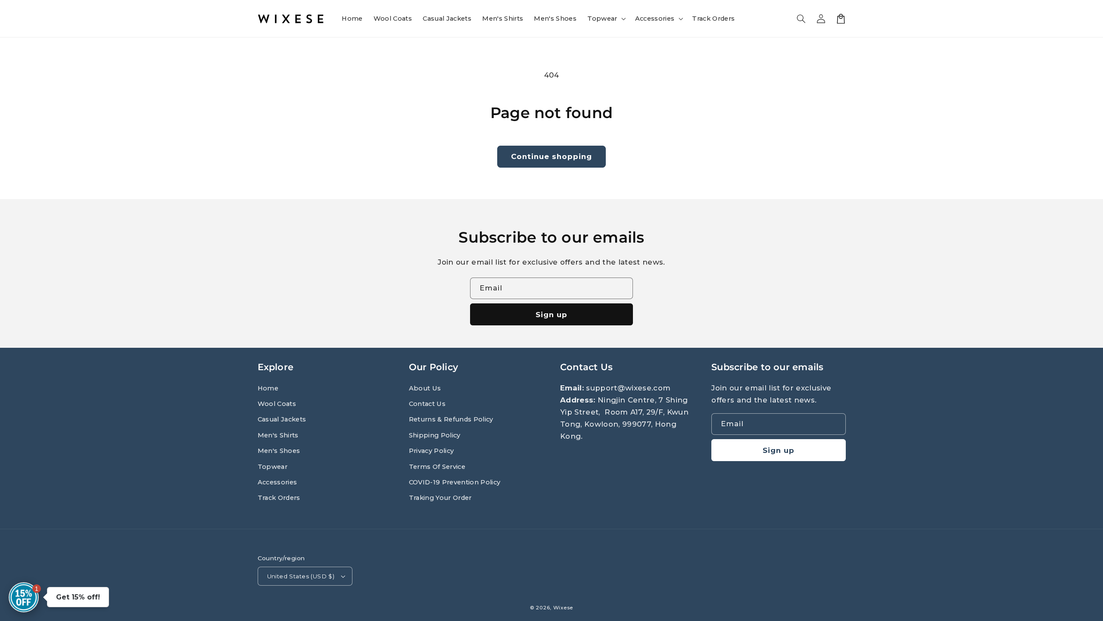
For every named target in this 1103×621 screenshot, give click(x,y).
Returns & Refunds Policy (451, 419)
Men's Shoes (279, 451)
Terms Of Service (437, 467)
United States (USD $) (301, 576)
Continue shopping (551, 156)
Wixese (563, 608)
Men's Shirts (278, 435)
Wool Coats (277, 404)
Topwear (272, 467)
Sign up (551, 314)
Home (268, 388)
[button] (605, 18)
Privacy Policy (431, 451)
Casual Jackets (282, 419)
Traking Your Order (440, 498)
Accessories (277, 482)
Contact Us (427, 404)
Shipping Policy (435, 435)
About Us (425, 388)
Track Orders (279, 498)
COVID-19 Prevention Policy (455, 482)
